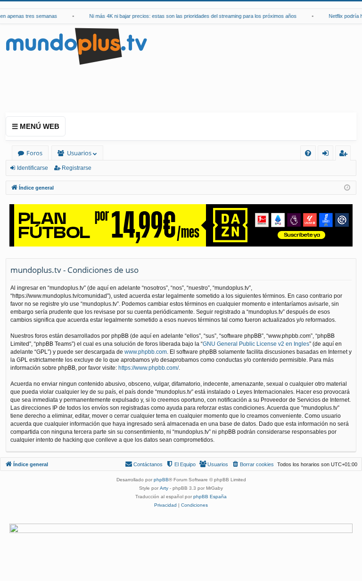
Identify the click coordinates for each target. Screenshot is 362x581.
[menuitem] (308, 153)
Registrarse (76, 168)
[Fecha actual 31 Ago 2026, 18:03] (347, 188)
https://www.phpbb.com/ (148, 368)
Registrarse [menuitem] (345, 154)
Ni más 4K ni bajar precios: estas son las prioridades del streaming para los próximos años (190, 16)
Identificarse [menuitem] (327, 154)
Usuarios (79, 153)
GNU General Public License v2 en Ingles (256, 344)
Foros (34, 153)
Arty (164, 488)
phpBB (161, 479)
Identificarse (32, 168)
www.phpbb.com (145, 352)
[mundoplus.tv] (76, 46)
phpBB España (210, 496)
